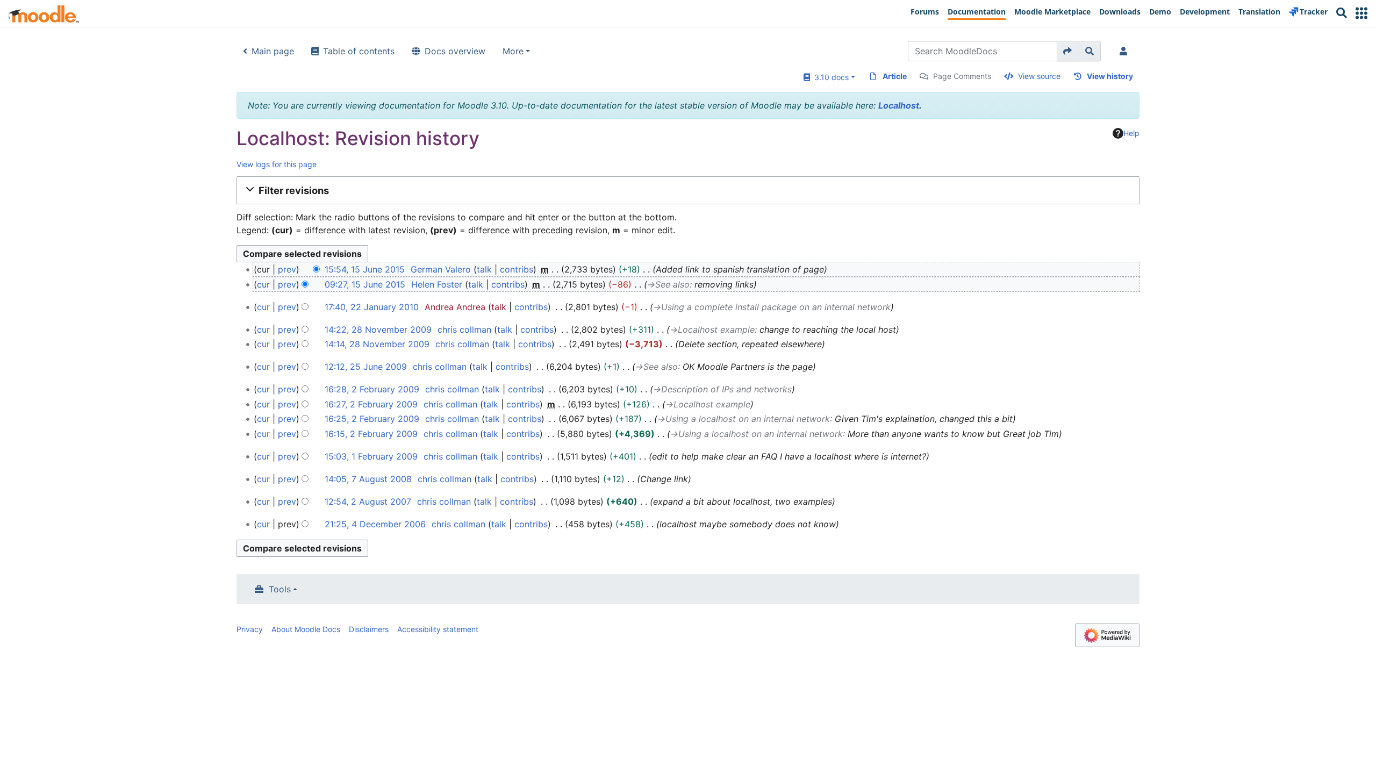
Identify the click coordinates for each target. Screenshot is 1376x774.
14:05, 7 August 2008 (368, 479)
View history (1110, 76)
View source (1039, 76)
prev (287, 269)
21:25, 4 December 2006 (375, 524)
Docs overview (455, 51)
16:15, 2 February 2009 (371, 433)
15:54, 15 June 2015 (365, 269)
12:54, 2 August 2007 (368, 501)
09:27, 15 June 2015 (365, 284)
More (513, 51)
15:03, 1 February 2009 (371, 456)
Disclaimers (369, 629)
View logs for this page (276, 164)
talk (484, 269)
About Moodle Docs (305, 629)
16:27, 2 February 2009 (371, 404)
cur (263, 284)
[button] (1361, 13)
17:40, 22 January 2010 (372, 307)
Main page (273, 51)
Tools (280, 589)
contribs (516, 269)
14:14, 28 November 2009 (377, 344)
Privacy (249, 629)
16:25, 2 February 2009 (372, 418)
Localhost (898, 105)
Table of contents (359, 51)
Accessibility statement (437, 629)
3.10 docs (829, 77)
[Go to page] (1068, 51)
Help (1131, 133)
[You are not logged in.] (1125, 51)
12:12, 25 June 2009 (366, 366)
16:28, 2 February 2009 (372, 389)
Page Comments (962, 76)
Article (895, 76)
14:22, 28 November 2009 (378, 329)
